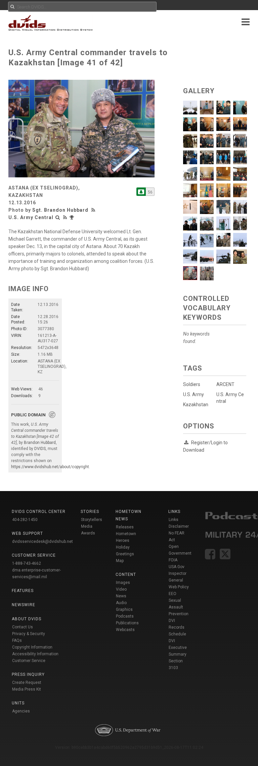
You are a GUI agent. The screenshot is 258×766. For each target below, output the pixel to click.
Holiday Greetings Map (125, 554)
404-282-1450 (25, 519)
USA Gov (176, 566)
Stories (90, 511)
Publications (127, 623)
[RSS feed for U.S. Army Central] (65, 217)
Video (121, 589)
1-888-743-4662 (26, 563)
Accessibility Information (35, 654)
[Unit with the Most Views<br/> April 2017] (73, 217)
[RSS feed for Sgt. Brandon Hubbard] (94, 210)
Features (23, 590)
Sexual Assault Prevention (178, 607)
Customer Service (28, 660)
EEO (172, 593)
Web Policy (179, 587)
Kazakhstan (195, 404)
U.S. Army (193, 394)
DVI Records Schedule (177, 627)
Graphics (124, 609)
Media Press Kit (26, 689)
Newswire (23, 604)
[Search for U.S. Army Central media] (58, 217)
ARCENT (225, 384)
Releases (125, 527)
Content (126, 574)
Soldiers (191, 384)
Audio (121, 602)
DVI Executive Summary (178, 647)
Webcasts (125, 629)
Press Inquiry (28, 674)
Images (123, 582)
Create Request (26, 682)
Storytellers (91, 519)
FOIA (173, 560)
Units (18, 703)
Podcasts (125, 616)
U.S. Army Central (30, 217)
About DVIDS (26, 619)
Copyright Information (32, 647)
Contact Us (22, 627)
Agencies (21, 711)
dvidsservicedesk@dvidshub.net (42, 541)
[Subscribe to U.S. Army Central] (141, 191)
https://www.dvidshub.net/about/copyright (50, 466)
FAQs (17, 640)
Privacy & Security (28, 633)
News (121, 596)
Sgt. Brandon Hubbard (60, 210)
